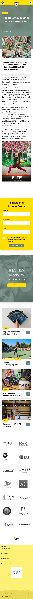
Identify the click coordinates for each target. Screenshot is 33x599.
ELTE (4, 13)
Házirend (4, 554)
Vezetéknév (6, 210)
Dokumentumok (7, 563)
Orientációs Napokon (10, 116)
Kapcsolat (5, 558)
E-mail (5, 228)
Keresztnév (6, 219)
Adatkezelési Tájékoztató (6, 548)
